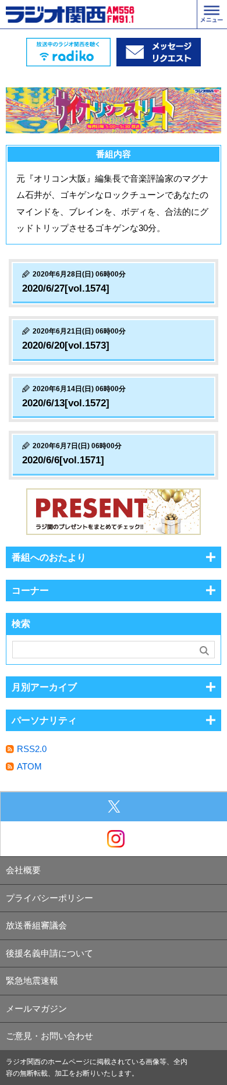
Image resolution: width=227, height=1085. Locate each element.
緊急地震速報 (32, 980)
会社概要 (23, 870)
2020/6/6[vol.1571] (63, 460)
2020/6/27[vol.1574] (65, 288)
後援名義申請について (49, 953)
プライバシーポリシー (49, 898)
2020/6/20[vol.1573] (65, 345)
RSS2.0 (32, 749)
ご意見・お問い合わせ (49, 1036)
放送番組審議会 (36, 925)
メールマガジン (36, 1008)
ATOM (29, 766)
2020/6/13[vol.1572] (65, 403)
